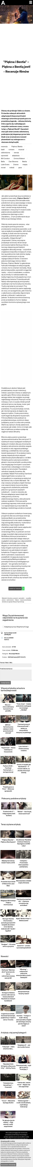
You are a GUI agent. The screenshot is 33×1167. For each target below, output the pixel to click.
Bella (3, 162)
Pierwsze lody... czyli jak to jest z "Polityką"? (23, 1067)
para (20, 168)
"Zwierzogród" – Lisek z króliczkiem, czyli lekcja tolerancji (24, 1104)
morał (3, 168)
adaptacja (15, 156)
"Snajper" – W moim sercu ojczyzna (8, 945)
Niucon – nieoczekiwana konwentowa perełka (8, 708)
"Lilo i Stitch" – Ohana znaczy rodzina (23, 748)
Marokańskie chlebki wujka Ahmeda (23, 882)
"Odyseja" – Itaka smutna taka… (8, 1048)
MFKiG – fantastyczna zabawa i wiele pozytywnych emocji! (8, 729)
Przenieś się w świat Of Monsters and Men (8, 884)
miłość (11, 168)
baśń (3, 150)
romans (11, 150)
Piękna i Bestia (16, 147)
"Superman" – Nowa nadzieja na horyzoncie (8, 750)
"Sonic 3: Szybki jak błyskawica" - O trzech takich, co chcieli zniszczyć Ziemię (24, 769)
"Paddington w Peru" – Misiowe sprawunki (8, 789)
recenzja (4, 147)
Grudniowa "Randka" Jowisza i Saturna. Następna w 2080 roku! (23, 843)
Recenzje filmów (14, 653)
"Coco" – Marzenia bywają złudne (8, 1102)
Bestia (24, 162)
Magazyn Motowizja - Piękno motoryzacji (8, 903)
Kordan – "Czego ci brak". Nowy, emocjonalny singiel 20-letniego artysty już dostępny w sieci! (23, 1021)
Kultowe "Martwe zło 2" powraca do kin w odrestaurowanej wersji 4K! (8, 974)
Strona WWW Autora (8, 638)
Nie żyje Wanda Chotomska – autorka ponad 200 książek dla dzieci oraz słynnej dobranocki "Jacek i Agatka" (8, 925)
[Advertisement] (16, 348)
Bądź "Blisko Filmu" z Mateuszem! (23, 919)
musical (21, 150)
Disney (16, 165)
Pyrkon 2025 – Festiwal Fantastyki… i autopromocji (8, 769)
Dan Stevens (13, 162)
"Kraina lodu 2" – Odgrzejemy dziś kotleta (9, 813)
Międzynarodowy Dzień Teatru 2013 (8, 862)
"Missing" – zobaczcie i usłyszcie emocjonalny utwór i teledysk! (23, 973)
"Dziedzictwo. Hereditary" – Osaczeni (8, 1085)
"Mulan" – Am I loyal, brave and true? (24, 812)
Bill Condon (5, 159)
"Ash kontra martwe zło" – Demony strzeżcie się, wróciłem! (23, 902)
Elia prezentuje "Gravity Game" (23, 992)
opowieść (4, 156)
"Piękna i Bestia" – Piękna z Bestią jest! (8, 841)
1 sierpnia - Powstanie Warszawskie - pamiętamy (23, 864)
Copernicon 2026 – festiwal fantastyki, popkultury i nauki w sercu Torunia (8, 1017)
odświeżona (5, 153)
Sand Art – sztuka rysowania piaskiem (23, 947)
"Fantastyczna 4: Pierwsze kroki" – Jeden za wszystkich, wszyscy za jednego (23, 728)
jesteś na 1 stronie (15, 588)
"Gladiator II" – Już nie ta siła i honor (23, 1046)
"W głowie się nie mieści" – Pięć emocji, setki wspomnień (8, 1123)
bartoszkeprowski (10, 633)
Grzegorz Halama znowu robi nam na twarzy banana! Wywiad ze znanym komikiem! (8, 997)
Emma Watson (19, 159)
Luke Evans (5, 165)
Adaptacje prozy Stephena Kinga (16, 627)
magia (25, 165)
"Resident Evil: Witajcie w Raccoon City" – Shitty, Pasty (8, 1066)
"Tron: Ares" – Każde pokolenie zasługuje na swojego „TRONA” (23, 707)
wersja (16, 153)
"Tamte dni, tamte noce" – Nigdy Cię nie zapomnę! (23, 1085)
